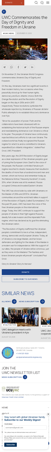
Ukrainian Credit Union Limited (13, 397)
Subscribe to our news (26, 279)
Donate (25, 272)
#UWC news (8, 33)
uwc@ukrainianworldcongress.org (29, 357)
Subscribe (10, 445)
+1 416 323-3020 (22, 353)
